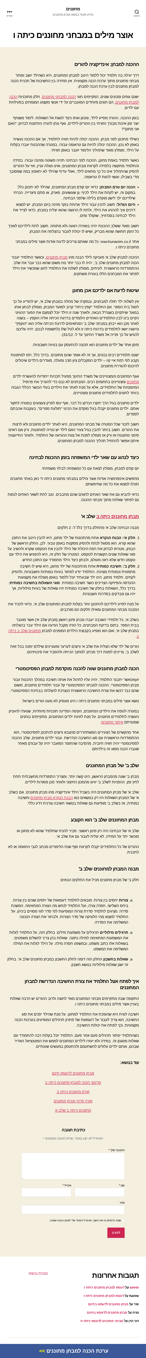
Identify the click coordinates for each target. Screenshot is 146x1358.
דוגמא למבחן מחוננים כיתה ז (104, 1287)
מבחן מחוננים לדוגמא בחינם (108, 1304)
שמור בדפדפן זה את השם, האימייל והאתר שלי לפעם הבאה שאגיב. (85, 1220)
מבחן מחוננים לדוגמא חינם (73, 1073)
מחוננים (73, 9)
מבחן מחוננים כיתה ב (117, 516)
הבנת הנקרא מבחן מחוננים (51, 798)
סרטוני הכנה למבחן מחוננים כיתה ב (73, 1082)
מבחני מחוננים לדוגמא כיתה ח (101, 1321)
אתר (122, 1202)
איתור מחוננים (112, 722)
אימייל (66, 1185)
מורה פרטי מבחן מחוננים (73, 1101)
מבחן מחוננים (56, 257)
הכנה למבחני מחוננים (59, 97)
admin (134, 1287)
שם (122, 1185)
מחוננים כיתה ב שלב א (73, 1110)
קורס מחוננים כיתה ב (73, 1092)
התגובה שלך (116, 1150)
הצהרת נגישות (38, 1273)
